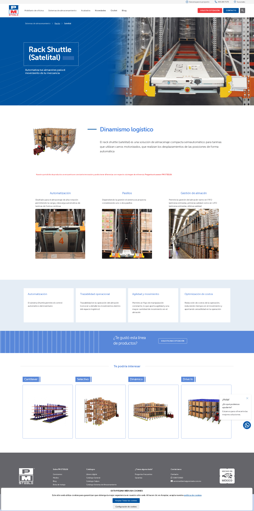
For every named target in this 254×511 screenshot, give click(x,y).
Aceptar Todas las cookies (126, 501)
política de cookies (192, 495)
